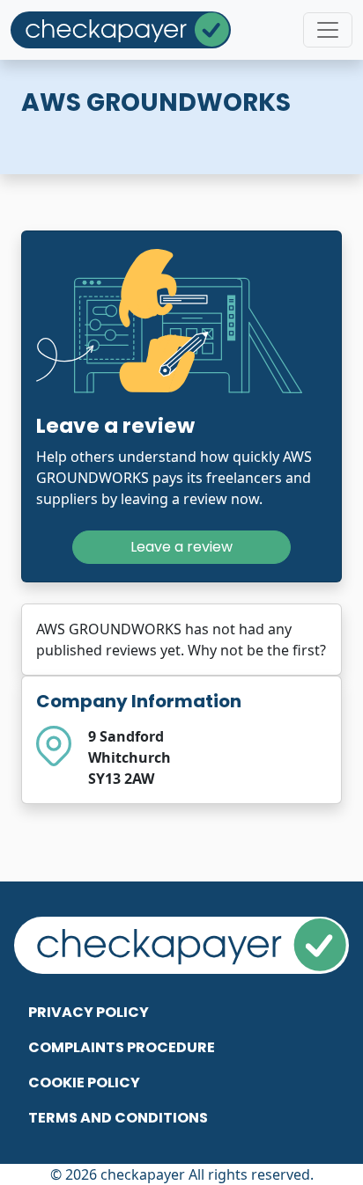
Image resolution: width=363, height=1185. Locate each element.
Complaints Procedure (121, 1047)
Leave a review (181, 547)
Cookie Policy (84, 1082)
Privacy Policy (88, 1012)
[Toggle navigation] (327, 30)
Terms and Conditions (118, 1118)
